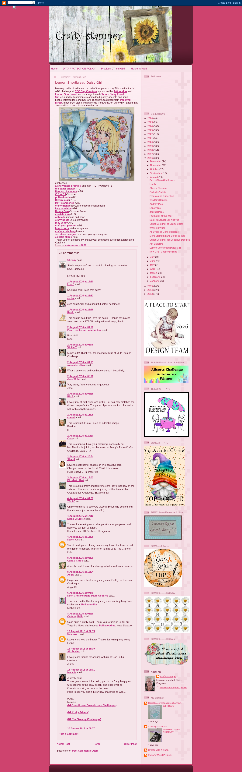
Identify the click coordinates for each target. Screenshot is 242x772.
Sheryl (71, 459)
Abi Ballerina (156, 244)
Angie (70, 574)
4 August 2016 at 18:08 (80, 536)
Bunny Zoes (62, 211)
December (156, 161)
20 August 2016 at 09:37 (81, 728)
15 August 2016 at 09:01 (81, 669)
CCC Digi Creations (86, 91)
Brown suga (62, 200)
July (152, 257)
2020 (150, 142)
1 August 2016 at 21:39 (80, 309)
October (154, 169)
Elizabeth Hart (75, 480)
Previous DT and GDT (113, 68)
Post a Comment (68, 733)
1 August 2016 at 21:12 (80, 295)
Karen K (72, 539)
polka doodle (63, 197)
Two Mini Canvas (159, 200)
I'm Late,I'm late (158, 192)
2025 (150, 122)
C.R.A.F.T (60, 194)
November (156, 165)
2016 (150, 158)
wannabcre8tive (76, 365)
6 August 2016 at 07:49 (80, 592)
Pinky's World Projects (160, 755)
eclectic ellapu (63, 236)
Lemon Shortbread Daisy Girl (165, 247)
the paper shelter (65, 188)
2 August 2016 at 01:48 (80, 344)
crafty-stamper (168, 676)
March (153, 273)
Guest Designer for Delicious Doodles (170, 240)
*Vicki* (71, 501)
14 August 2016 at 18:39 (81, 648)
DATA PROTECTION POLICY (79, 68)
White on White (157, 228)
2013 (150, 294)
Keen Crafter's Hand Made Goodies (87, 595)
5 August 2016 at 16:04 (80, 571)
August (154, 177)
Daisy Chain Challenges (162, 180)
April (153, 269)
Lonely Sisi (155, 208)
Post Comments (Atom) (85, 750)
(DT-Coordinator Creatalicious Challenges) (91, 705)
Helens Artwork (139, 68)
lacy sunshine (63, 208)
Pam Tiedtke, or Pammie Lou (84, 330)
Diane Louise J (76, 518)
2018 (150, 150)
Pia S (70, 396)
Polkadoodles (89, 604)
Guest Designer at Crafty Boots (166, 224)
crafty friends (63, 205)
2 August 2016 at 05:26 (80, 376)
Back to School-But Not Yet (164, 220)
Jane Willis (73, 379)
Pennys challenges (66, 191)
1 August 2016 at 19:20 (80, 281)
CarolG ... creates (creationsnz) (165, 703)
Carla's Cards (75, 560)
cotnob (71, 417)
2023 (150, 130)
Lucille (153, 184)
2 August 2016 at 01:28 (80, 327)
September (156, 173)
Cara (70, 438)
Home (54, 68)
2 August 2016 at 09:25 (80, 393)
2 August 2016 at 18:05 (80, 414)
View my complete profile (173, 687)
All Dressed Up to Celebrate (165, 232)
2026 (150, 118)
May (152, 265)
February (155, 277)
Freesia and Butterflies (162, 196)
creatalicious (62, 214)
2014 (150, 290)
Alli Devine (73, 651)
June (153, 261)
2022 (150, 134)
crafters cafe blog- (65, 231)
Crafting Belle (75, 616)
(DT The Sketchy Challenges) (84, 719)
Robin (70, 312)
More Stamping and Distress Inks (167, 236)
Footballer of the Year (161, 216)
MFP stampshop (64, 202)
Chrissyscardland (157, 726)
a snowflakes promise (68, 185)
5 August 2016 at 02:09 (80, 557)
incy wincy (61, 222)
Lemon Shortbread (66, 94)
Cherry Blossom (158, 188)
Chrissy (71, 260)
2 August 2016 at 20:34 (80, 456)
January (155, 281)
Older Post (130, 743)
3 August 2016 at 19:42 (80, 477)
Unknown (72, 634)
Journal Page (157, 212)
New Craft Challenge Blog (163, 251)
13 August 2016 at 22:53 (81, 631)
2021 (150, 138)
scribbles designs (65, 234)
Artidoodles (120, 91)
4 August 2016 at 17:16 (80, 516)
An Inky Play (156, 204)
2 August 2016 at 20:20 (80, 435)
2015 (150, 286)
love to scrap (62, 228)
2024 (150, 126)
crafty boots (62, 219)
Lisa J (70, 284)
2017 (150, 154)
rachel (70, 298)
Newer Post (63, 743)
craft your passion (65, 225)
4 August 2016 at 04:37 (80, 498)
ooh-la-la (60, 217)
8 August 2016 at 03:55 (80, 613)
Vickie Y (72, 347)
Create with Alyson (158, 750)
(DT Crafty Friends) (78, 712)
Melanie (71, 672)
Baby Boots (168, 706)
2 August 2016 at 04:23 (80, 362)
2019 (150, 146)
